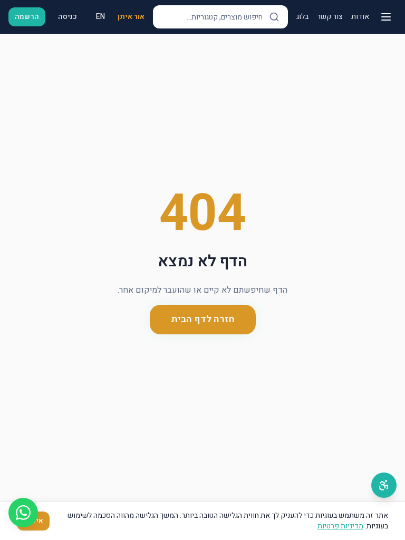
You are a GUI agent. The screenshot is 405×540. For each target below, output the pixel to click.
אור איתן (131, 17)
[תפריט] (386, 16)
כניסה (67, 16)
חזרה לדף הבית (203, 319)
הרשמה (27, 16)
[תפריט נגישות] (384, 485)
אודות (360, 17)
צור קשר (330, 17)
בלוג (302, 17)
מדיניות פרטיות (340, 526)
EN (100, 16)
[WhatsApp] (23, 512)
